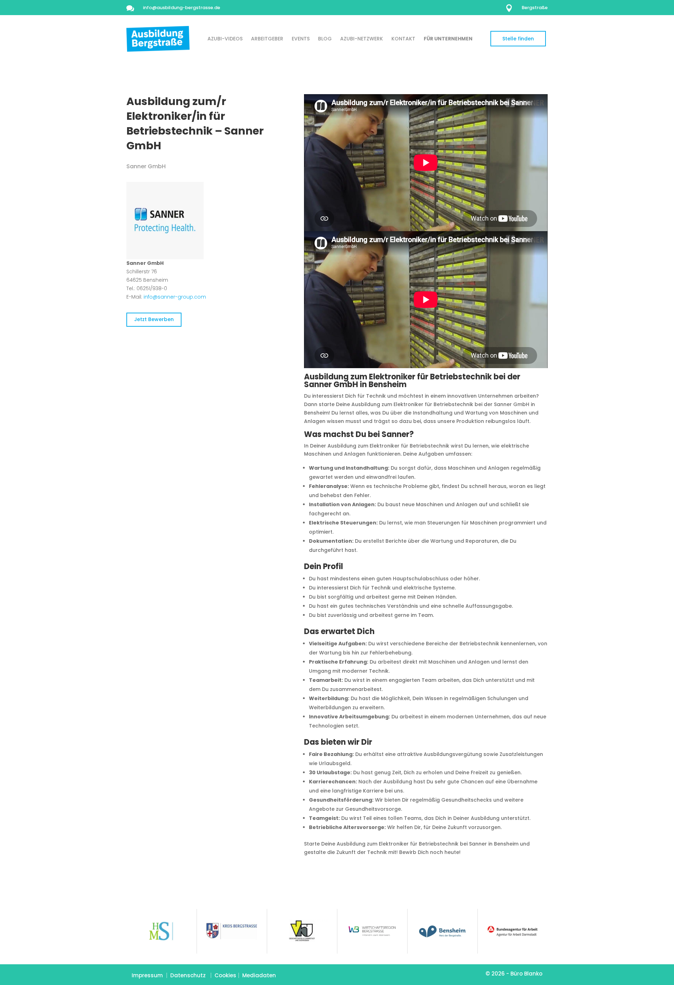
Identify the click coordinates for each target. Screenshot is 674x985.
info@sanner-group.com (175, 296)
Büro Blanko (526, 973)
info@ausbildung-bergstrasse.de (181, 7)
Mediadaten (259, 975)
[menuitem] (225, 38)
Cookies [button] (225, 975)
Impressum (147, 975)
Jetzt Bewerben (154, 319)
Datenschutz (188, 975)
